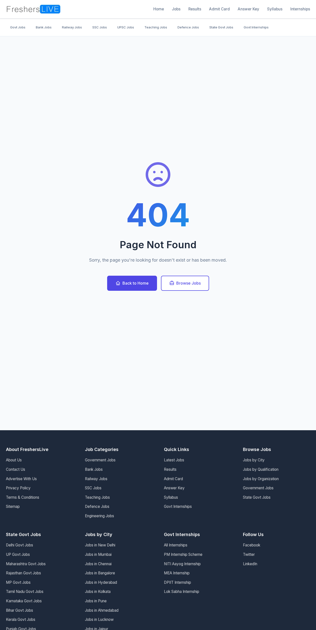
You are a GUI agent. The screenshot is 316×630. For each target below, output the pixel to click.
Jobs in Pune (96, 601)
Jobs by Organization (261, 478)
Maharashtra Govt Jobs (26, 564)
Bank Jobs (44, 27)
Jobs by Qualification (260, 469)
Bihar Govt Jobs (19, 610)
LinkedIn (250, 564)
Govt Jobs (17, 27)
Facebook (251, 545)
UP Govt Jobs (18, 554)
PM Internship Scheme (183, 554)
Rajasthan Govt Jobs (23, 573)
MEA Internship (177, 573)
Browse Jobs (188, 283)
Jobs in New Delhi (100, 545)
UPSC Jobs (125, 27)
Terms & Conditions (22, 497)
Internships (300, 9)
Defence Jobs (188, 27)
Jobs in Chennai (98, 564)
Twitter (249, 554)
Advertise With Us (21, 478)
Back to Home (135, 283)
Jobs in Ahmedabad (101, 610)
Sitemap (13, 506)
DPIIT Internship (177, 582)
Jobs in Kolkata (98, 591)
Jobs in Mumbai (98, 554)
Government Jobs (100, 460)
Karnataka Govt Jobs (24, 601)
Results (194, 9)
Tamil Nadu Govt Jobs (24, 591)
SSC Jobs (99, 27)
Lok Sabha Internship (181, 591)
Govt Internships (256, 27)
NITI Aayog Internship (182, 564)
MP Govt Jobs (18, 582)
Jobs (176, 9)
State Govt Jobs (221, 27)
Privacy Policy (18, 488)
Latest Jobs (174, 460)
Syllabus (274, 9)
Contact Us (15, 469)
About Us (14, 460)
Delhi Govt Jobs (19, 545)
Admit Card (219, 9)
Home (158, 9)
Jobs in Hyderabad (101, 582)
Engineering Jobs (99, 516)
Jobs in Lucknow (99, 619)
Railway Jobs (72, 27)
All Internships (175, 545)
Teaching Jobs (155, 27)
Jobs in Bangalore (100, 573)
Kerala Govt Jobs (20, 619)
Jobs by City (254, 460)
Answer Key (248, 9)
